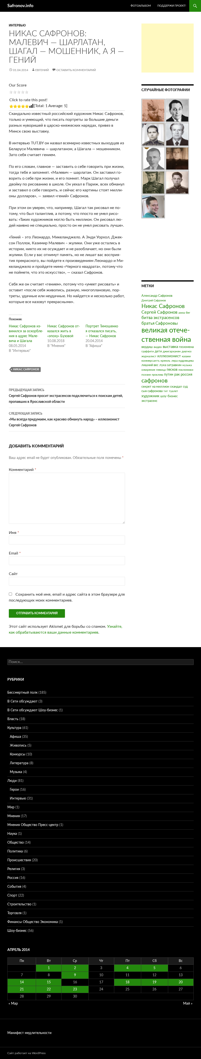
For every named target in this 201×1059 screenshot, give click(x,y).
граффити (147, 351)
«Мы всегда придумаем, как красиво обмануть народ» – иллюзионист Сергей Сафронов (64, 419)
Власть (12, 719)
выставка (170, 347)
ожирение (148, 369)
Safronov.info (20, 6)
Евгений (42, 70)
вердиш (147, 347)
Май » (187, 1003)
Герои (14, 789)
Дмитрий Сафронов (153, 300)
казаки (186, 356)
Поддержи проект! (171, 5)
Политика (15, 851)
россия (186, 374)
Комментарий (22, 470)
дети (158, 351)
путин (168, 374)
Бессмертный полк (22, 692)
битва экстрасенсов (160, 318)
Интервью (17, 25)
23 (75, 989)
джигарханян (172, 351)
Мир (10, 807)
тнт (165, 391)
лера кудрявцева (182, 360)
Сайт (13, 574)
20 (181, 982)
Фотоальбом (141, 5)
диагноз (186, 351)
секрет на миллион (155, 386)
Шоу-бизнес (17, 931)
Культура (14, 728)
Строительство (19, 904)
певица (161, 369)
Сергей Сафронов (159, 312)
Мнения (13, 816)
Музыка (16, 772)
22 (49, 989)
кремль (165, 360)
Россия (12, 878)
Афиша (15, 737)
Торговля (14, 913)
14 (22, 982)
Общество (15, 842)
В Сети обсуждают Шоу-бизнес (32, 710)
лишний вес (149, 365)
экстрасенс (149, 401)
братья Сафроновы (159, 323)
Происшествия (19, 860)
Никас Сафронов (26, 369)
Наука (12, 834)
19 (154, 982)
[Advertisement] (167, 48)
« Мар (13, 1003)
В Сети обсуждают (22, 701)
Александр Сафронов (156, 295)
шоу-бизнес (169, 396)
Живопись (18, 745)
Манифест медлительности (29, 1033)
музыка (187, 365)
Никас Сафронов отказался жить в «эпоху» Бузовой (63, 331)
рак (177, 374)
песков (172, 369)
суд (185, 386)
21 (22, 989)
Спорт (12, 895)
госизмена (186, 347)
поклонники (185, 370)
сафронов (154, 381)
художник (150, 396)
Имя (14, 533)
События (14, 886)
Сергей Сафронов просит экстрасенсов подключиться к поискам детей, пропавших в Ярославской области (66, 396)
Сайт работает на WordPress (26, 1053)
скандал (176, 386)
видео (158, 346)
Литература (19, 763)
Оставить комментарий (76, 70)
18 (127, 982)
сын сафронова (152, 391)
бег (188, 312)
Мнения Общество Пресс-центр (32, 825)
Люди (12, 781)
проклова (157, 374)
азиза (181, 312)
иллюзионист (169, 356)
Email (15, 553)
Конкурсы (17, 754)
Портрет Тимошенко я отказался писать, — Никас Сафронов (102, 331)
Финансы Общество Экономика (32, 922)
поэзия (146, 374)
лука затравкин (170, 365)
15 (49, 982)
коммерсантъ (150, 360)
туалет (173, 391)
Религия (13, 869)
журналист (148, 356)
